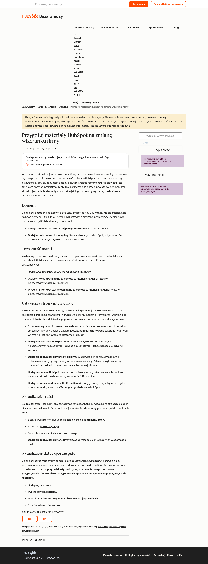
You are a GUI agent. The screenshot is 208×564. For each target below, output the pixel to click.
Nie (44, 519)
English (77, 95)
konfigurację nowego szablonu (97, 330)
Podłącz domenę (37, 228)
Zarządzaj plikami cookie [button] (168, 555)
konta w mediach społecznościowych (57, 433)
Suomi (76, 68)
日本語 (76, 46)
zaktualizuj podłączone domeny (70, 228)
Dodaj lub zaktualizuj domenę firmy (49, 439)
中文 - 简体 (78, 91)
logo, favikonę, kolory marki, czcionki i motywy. (63, 272)
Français (77, 53)
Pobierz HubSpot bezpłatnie (168, 4)
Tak (29, 519)
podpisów (70, 157)
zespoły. (52, 491)
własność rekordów (49, 505)
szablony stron (95, 419)
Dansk (76, 76)
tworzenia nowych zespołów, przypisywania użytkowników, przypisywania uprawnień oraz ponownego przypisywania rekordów (74, 473)
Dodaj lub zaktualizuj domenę (45, 235)
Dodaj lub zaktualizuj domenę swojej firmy (53, 356)
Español (77, 38)
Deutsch (77, 42)
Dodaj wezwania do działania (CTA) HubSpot (53, 383)
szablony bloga (50, 426)
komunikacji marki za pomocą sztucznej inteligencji (68, 278)
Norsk (76, 80)
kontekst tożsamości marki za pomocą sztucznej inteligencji (75, 289)
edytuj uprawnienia (86, 498)
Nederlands (79, 57)
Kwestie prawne (112, 555)
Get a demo (139, 4)
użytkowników (44, 485)
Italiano (77, 61)
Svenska (77, 65)
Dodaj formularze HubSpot (43, 372)
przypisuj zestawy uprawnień (54, 498)
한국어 (76, 84)
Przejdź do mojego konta (86, 102)
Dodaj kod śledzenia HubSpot (45, 341)
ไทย (75, 88)
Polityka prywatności (137, 555)
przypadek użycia (57, 469)
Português (78, 49)
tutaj (127, 125)
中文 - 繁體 (78, 72)
